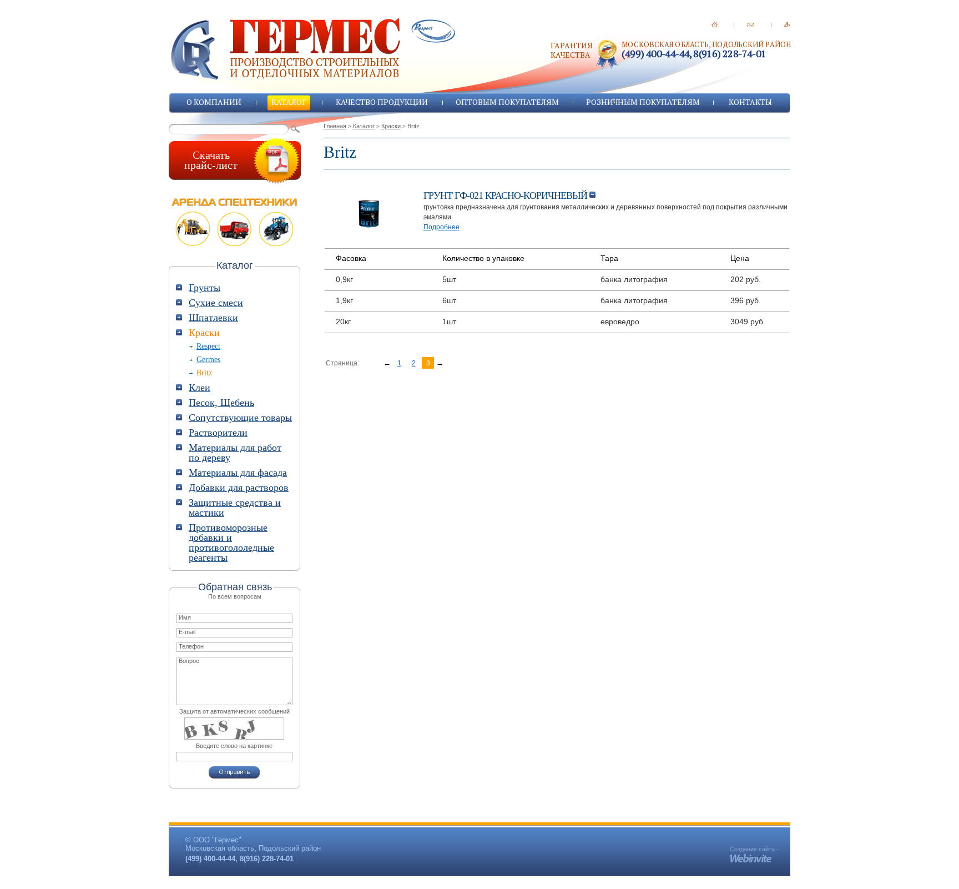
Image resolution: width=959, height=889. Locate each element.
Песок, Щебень (221, 403)
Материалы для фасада (238, 473)
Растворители (218, 433)
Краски (391, 126)
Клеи (199, 388)
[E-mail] (751, 24)
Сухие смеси (216, 303)
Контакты (750, 102)
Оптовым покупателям (507, 102)
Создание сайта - (754, 849)
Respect (208, 346)
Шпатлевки (213, 318)
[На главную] (714, 24)
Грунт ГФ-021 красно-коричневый (506, 195)
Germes (208, 359)
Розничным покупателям (643, 102)
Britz (204, 373)
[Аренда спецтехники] (235, 222)
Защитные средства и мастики (235, 508)
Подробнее (441, 227)
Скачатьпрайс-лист (211, 160)
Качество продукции (382, 102)
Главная (335, 126)
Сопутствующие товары (240, 418)
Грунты (204, 288)
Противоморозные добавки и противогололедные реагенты (231, 542)
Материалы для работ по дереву (235, 453)
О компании (213, 102)
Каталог (288, 102)
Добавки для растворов (239, 488)
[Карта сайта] (787, 24)
